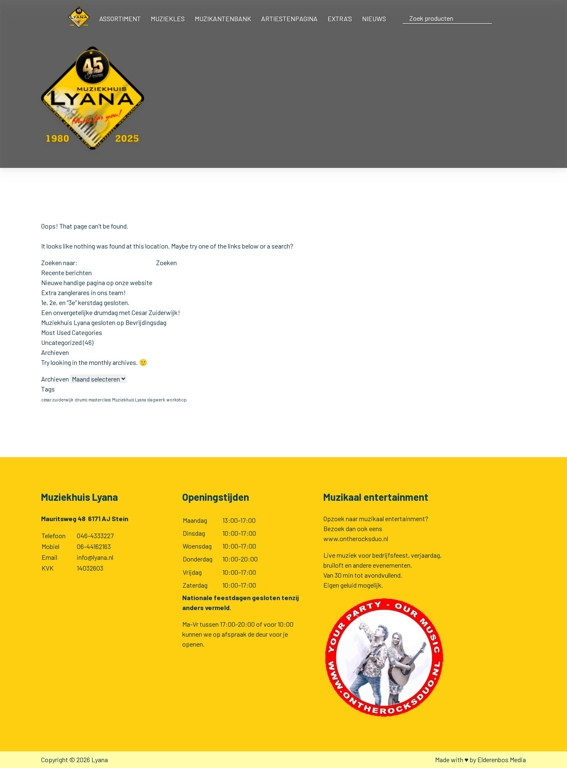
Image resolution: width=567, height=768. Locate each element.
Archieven (55, 379)
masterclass (99, 399)
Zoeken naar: (59, 262)
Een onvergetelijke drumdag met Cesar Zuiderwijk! (110, 312)
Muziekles (168, 18)
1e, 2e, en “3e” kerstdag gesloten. (85, 302)
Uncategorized (61, 342)
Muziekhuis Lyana (129, 399)
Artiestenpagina (289, 18)
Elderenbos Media (501, 759)
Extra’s (339, 18)
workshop (176, 399)
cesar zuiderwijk (57, 399)
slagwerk (156, 399)
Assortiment (120, 18)
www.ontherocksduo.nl (355, 538)
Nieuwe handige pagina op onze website (96, 282)
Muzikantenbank (223, 18)
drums (81, 399)
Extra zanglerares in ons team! (83, 292)
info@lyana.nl (95, 557)
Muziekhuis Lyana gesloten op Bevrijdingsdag (103, 322)
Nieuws (374, 18)
